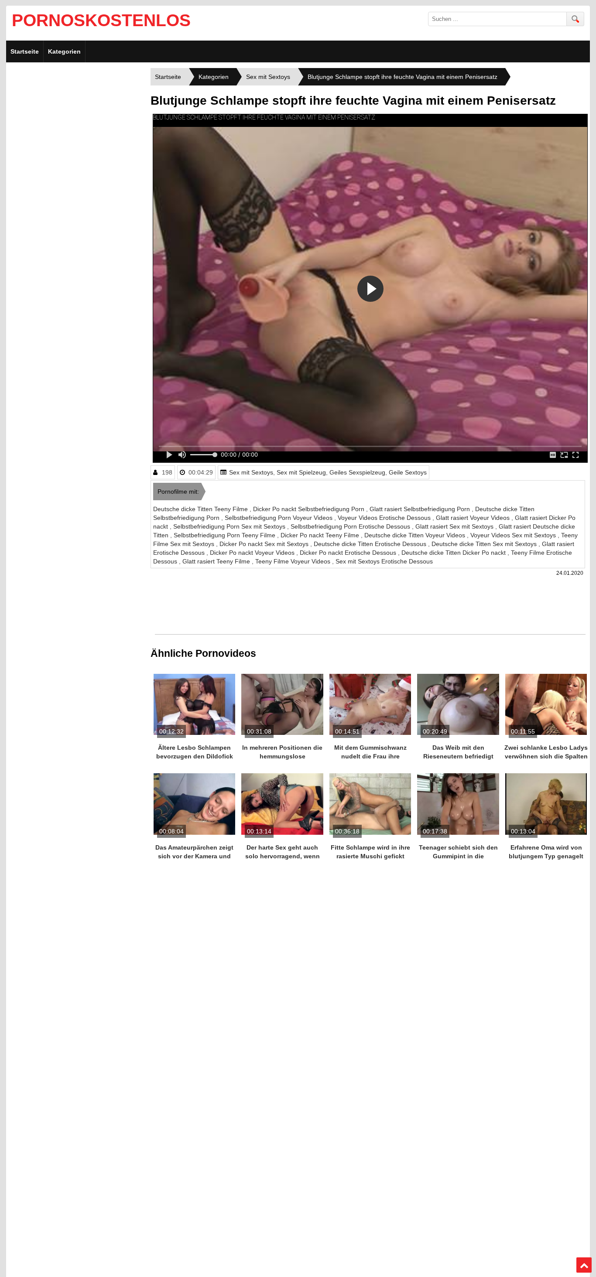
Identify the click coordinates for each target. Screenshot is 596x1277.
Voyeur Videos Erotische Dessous (385, 517)
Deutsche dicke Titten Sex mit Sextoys (485, 543)
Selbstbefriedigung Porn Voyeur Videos (279, 517)
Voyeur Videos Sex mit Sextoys (514, 535)
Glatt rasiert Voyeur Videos (473, 517)
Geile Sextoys (408, 472)
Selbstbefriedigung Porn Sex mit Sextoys (230, 526)
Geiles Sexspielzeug (357, 472)
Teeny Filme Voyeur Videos (293, 561)
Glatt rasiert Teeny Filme (217, 561)
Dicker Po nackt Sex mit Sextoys (264, 543)
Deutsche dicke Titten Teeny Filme (201, 508)
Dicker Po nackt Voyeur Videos (253, 552)
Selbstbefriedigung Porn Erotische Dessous (351, 526)
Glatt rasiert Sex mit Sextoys (455, 526)
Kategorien (64, 51)
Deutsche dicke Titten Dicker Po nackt (454, 552)
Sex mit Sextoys (251, 472)
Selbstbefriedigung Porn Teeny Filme (225, 535)
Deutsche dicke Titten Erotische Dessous (371, 543)
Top (584, 1265)
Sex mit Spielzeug (301, 472)
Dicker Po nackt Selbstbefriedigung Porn (309, 508)
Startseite (24, 51)
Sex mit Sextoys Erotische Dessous (384, 561)
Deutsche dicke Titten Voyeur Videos (415, 535)
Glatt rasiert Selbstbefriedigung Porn (421, 508)
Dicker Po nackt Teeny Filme (321, 535)
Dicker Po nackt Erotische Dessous (349, 552)
